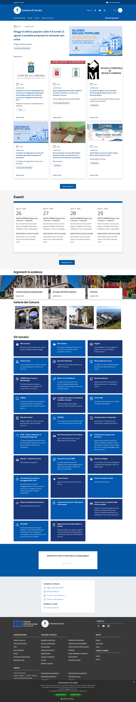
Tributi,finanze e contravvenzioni (78, 647)
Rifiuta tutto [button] (75, 694)
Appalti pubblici (46, 653)
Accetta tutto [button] (61, 695)
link (86, 691)
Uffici (15, 647)
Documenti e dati (19, 660)
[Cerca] (120, 10)
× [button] (134, 682)
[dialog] (68, 691)
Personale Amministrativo (22, 657)
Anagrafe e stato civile (48, 640)
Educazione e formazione (76, 640)
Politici (16, 653)
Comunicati (99, 643)
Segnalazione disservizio (48, 676)
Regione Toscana (19, 2)
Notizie (96, 147)
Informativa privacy (74, 676)
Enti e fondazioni (19, 650)
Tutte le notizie (67, 186)
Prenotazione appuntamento (50, 673)
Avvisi (19, 26)
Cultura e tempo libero (48, 643)
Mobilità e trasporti (47, 663)
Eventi (98, 659)
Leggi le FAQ (45, 680)
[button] (68, 699)
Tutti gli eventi (66, 262)
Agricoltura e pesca (74, 660)
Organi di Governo (19, 640)
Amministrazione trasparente (77, 673)
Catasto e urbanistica (47, 657)
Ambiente (71, 650)
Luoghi (98, 656)
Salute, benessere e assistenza (78, 653)
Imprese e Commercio (47, 650)
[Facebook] (94, 10)
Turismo (43, 660)
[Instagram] (104, 10)
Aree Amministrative (20, 643)
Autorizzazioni (72, 657)
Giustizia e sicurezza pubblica (77, 643)
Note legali (71, 680)
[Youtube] (99, 10)
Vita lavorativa (45, 647)
